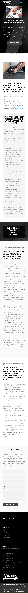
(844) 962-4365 (7, 537)
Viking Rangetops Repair (9, 565)
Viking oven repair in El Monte (15, 108)
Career (4, 539)
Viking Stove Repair (8, 558)
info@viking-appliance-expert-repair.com (13, 535)
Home (7, 53)
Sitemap (5, 532)
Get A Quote (14, 43)
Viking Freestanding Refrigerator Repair (13, 551)
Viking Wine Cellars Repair (10, 555)
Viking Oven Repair (8, 560)
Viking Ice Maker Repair (9, 553)
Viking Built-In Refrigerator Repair (11, 548)
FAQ (4, 530)
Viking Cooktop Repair (8, 567)
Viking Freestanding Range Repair (11, 563)
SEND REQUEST (10, 504)
